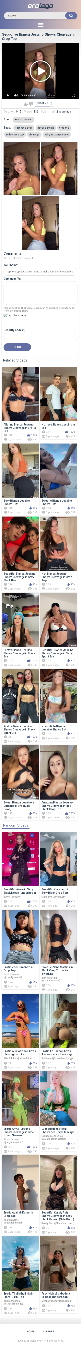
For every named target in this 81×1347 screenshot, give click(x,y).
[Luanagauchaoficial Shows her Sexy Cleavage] (58, 1098)
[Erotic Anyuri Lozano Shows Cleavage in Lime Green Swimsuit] (20, 1098)
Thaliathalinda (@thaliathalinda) (13, 1302)
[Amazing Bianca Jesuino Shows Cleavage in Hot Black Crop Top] (58, 772)
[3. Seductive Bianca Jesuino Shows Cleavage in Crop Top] (40, 223)
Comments (13, 253)
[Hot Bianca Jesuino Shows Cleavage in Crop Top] (58, 544)
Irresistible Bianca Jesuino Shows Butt (54, 728)
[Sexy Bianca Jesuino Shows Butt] (20, 471)
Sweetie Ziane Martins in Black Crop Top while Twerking (57, 970)
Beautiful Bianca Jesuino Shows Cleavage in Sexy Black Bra (20, 577)
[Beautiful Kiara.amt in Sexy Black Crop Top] (58, 859)
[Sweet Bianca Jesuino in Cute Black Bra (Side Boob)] (20, 772)
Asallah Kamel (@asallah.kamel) (13, 1221)
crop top (64, 127)
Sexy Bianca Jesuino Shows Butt (17, 502)
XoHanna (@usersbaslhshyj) (57, 1058)
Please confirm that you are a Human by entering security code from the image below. (39, 309)
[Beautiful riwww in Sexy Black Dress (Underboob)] (20, 859)
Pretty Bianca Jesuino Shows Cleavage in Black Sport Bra (19, 730)
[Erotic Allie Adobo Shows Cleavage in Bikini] (20, 1021)
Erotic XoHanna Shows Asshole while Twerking (56, 1052)
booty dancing (46, 127)
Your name (10, 265)
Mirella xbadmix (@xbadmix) (56, 1301)
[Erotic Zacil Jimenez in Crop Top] (20, 937)
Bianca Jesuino (23, 119)
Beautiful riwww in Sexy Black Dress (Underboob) (20, 891)
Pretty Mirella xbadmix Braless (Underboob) (55, 1295)
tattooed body (23, 127)
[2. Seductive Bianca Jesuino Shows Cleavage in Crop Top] (59, 168)
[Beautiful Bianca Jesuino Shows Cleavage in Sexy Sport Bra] (58, 620)
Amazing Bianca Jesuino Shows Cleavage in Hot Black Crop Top (57, 806)
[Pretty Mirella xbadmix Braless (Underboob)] (58, 1263)
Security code (13, 330)
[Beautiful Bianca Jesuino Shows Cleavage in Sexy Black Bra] (20, 544)
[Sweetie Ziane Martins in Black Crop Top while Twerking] (58, 937)
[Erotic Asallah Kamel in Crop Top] (20, 1182)
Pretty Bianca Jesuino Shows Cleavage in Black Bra (19, 653)
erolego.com (36, 1340)
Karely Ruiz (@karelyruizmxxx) (57, 1223)
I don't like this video (31, 104)
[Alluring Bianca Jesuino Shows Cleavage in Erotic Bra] (20, 394)
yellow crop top (15, 134)
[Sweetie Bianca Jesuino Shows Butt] (58, 471)
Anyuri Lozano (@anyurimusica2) (14, 1140)
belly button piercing (57, 134)
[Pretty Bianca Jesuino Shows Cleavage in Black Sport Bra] (20, 696)
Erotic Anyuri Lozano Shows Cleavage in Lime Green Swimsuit (19, 1132)
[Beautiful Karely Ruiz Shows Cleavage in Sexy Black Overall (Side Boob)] (58, 1182)
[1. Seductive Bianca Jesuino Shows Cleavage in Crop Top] (22, 168)
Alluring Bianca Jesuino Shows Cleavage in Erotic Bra (20, 428)
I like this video (26, 104)
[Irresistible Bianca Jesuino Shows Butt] (58, 696)
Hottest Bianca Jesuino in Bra (58, 426)
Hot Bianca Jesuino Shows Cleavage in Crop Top (56, 577)
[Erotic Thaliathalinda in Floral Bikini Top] (20, 1263)
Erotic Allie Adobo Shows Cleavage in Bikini (20, 1052)
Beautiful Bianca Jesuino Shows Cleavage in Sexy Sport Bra (57, 653)
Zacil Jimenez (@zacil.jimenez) (13, 976)
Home (30, 1331)
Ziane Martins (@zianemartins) (50, 979)
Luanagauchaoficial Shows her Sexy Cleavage (57, 1130)
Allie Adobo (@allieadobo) (18, 1058)
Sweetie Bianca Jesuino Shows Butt (56, 502)
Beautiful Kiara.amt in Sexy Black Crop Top (55, 891)
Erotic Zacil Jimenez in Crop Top (18, 969)
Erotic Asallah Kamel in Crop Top (18, 1214)
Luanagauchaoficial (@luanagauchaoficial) (53, 1137)
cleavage (34, 134)
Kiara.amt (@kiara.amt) (54, 896)
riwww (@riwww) (12, 896)
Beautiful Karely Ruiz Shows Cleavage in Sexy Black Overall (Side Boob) (57, 1216)
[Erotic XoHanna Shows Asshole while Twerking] (58, 1021)
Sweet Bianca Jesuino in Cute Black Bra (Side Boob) (19, 806)
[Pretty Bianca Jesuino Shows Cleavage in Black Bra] (20, 620)
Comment (10, 278)
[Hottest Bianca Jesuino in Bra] (58, 394)
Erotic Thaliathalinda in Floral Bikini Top (18, 1295)
